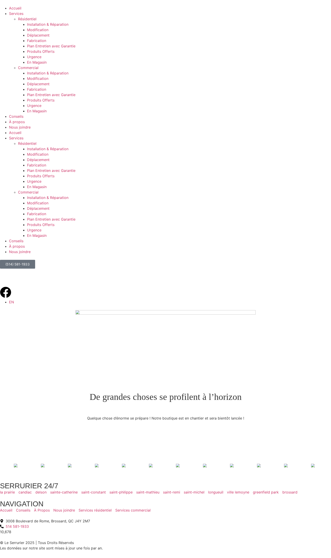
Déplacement (38, 35)
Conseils (16, 116)
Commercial (28, 67)
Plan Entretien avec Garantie (51, 46)
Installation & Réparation (47, 24)
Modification (37, 30)
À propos (17, 122)
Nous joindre (20, 127)
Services (16, 13)
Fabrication (36, 40)
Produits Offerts (40, 51)
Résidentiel (27, 19)
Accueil (15, 8)
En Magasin (37, 62)
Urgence (34, 57)
